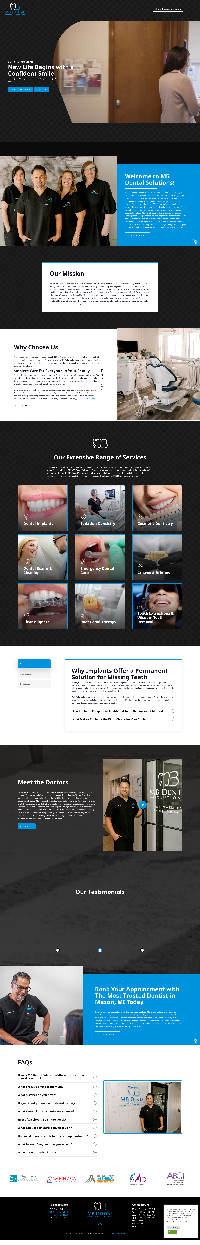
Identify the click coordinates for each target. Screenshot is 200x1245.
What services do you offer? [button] (37, 1095)
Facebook (114, 1018)
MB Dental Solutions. (78, 1233)
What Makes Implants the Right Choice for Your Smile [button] (109, 719)
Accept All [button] (172, 1232)
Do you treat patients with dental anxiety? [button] (47, 1103)
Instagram (102, 1018)
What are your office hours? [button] (37, 1152)
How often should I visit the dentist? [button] (42, 1119)
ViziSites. (106, 1233)
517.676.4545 (19, 398)
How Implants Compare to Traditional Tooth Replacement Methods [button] (118, 711)
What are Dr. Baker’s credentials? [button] (40, 1086)
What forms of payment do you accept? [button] (45, 1144)
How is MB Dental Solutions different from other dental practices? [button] (51, 1076)
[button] (193, 9)
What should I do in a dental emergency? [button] (46, 1111)
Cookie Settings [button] (173, 1228)
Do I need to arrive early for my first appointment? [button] (53, 1136)
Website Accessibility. (127, 1233)
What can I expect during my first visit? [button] (45, 1128)
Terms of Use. (114, 1233)
